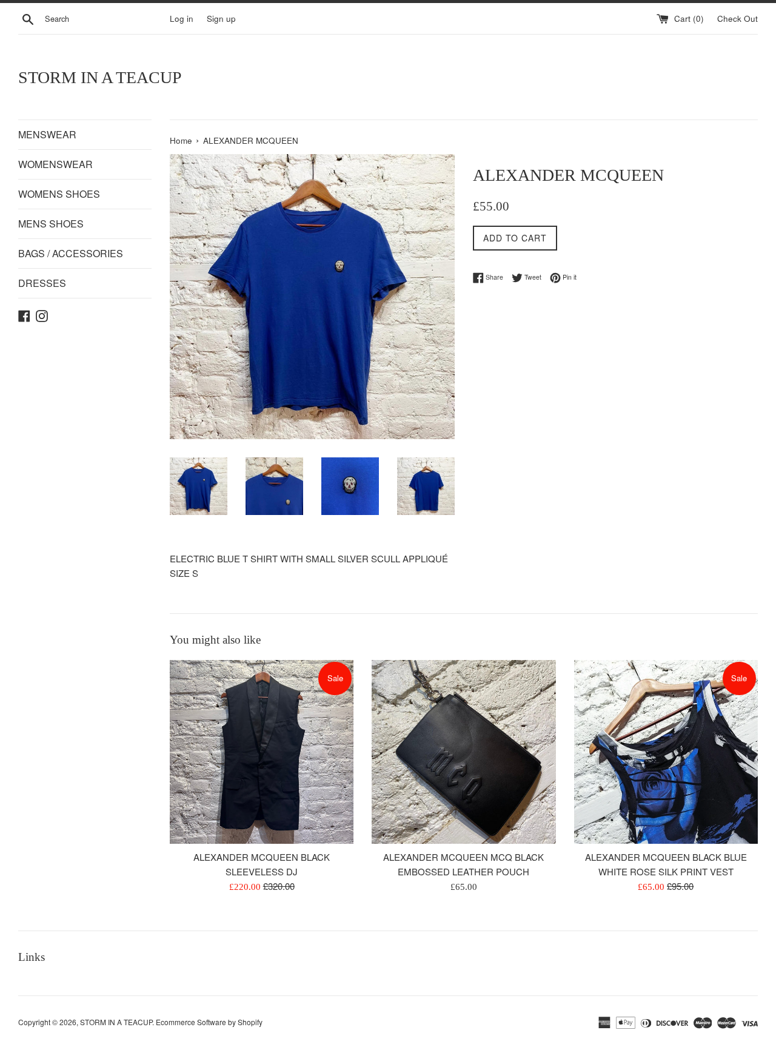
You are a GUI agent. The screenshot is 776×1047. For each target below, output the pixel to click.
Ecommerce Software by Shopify (209, 1022)
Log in (181, 18)
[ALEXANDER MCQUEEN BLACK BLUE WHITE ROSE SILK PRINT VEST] (666, 752)
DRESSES (42, 283)
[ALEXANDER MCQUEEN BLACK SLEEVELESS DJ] (261, 752)
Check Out (737, 18)
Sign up (221, 18)
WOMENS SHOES (59, 194)
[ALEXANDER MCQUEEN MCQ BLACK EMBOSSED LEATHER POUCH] (463, 752)
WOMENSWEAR (55, 164)
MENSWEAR (47, 134)
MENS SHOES (51, 224)
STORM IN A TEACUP (100, 77)
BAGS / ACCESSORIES (70, 253)
